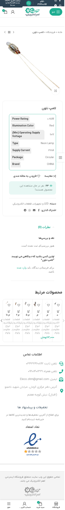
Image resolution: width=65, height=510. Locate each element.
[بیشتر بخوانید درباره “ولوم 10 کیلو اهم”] (9, 311)
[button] (48, 311)
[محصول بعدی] (5, 32)
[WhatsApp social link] (60, 5)
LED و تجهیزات (41, 204)
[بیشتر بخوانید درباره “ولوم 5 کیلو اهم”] (28, 311)
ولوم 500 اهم (47, 317)
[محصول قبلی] (13, 32)
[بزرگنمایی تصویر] (55, 91)
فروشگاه (50, 32)
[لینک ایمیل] (34, 210)
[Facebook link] (38, 210)
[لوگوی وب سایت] (32, 11)
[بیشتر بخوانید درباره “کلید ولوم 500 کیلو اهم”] (58, 311)
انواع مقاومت (55, 328)
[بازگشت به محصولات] (9, 32)
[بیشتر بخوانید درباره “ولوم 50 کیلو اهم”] (38, 311)
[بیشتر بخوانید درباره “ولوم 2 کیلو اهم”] (19, 311)
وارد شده (22, 267)
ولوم (57, 332)
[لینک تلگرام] (55, 5)
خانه (60, 32)
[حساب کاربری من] (12, 11)
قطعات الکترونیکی (22, 204)
